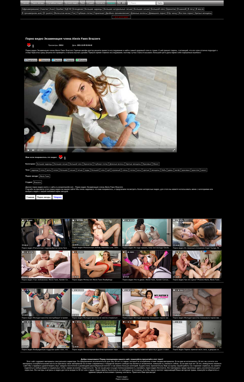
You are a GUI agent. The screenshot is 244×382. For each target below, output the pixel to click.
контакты (127, 372)
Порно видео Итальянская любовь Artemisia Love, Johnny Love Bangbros (96, 247)
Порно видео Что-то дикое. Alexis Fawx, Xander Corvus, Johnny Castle (147, 280)
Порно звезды (38, 3)
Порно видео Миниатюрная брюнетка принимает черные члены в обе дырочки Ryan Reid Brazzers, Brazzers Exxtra (96, 349)
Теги (82, 3)
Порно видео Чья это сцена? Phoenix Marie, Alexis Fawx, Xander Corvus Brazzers (197, 280)
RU (119, 3)
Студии (90, 3)
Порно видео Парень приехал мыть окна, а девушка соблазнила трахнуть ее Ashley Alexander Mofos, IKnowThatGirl (197, 349)
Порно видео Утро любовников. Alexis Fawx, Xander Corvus (46, 280)
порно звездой (61, 191)
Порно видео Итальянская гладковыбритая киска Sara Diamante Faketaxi (46, 248)
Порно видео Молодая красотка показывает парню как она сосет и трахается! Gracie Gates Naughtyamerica (147, 318)
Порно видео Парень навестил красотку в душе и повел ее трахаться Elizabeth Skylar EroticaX (147, 349)
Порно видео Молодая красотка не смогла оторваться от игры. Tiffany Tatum (96, 318)
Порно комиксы (122, 379)
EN (123, 3)
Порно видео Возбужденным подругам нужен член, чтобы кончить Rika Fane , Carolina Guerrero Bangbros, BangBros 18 (46, 349)
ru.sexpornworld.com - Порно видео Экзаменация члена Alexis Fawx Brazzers (89, 187)
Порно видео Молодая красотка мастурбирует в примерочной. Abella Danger (46, 318)
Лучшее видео (71, 3)
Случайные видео (54, 3)
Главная (25, 3)
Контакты (100, 3)
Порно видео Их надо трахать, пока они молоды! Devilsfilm (147, 248)
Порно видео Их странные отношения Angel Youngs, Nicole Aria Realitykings (197, 248)
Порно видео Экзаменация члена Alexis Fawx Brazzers (62, 38)
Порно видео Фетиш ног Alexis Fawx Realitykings (92, 280)
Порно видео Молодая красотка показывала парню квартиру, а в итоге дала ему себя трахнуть (197, 318)
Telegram (111, 3)
